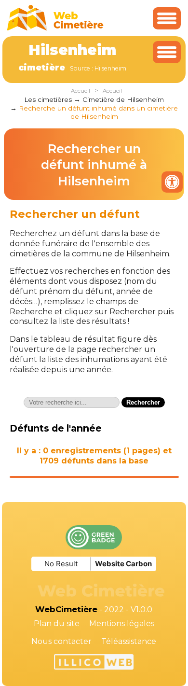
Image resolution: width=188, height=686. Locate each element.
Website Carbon (123, 563)
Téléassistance (128, 641)
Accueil (80, 90)
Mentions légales (121, 623)
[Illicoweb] (94, 663)
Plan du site (57, 623)
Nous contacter (61, 641)
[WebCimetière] (55, 28)
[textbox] (72, 402)
